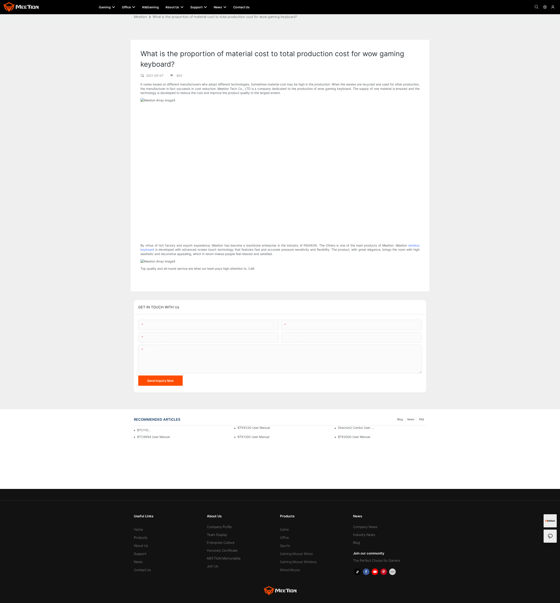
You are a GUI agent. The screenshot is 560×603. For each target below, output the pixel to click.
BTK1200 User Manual (253, 437)
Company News (365, 527)
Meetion (140, 17)
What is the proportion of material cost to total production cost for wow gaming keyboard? (225, 17)
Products (140, 537)
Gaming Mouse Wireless (298, 562)
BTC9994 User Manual (153, 437)
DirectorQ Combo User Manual (357, 427)
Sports (285, 546)
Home (138, 529)
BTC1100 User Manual (144, 430)
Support (140, 554)
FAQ (421, 419)
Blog (400, 419)
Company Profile (219, 527)
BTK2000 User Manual (354, 437)
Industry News (364, 535)
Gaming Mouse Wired (296, 554)
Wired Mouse (290, 570)
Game (284, 529)
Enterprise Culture (220, 542)
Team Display (217, 535)
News (410, 419)
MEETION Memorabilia (223, 558)
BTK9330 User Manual (254, 427)
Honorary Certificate (222, 550)
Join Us (212, 566)
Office (284, 537)
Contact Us (142, 570)
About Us (141, 546)
